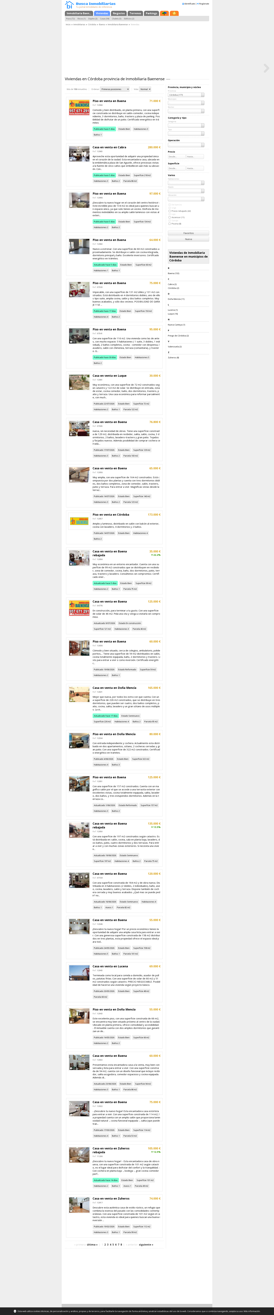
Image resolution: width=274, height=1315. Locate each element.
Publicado (98, 129)
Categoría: (172, 121)
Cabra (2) (172, 284)
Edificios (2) (129, 18)
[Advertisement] (137, 50)
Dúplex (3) (92, 18)
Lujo (174, 214)
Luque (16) (173, 313)
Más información (252, 1311)
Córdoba (92, 24)
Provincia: (172, 91)
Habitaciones (140, 129)
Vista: (136, 89)
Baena (102, 24)
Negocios (119, 13)
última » (92, 1244)
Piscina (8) (176, 223)
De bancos (177, 204)
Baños (97, 134)
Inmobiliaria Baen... (79, 13)
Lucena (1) (173, 309)
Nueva (188, 239)
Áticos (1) (81, 18)
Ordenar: (95, 89)
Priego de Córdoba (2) (178, 335)
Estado (122, 129)
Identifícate (189, 3)
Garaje (175, 220)
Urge (174, 207)
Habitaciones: (173, 179)
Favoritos (188, 233)
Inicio (68, 24)
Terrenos (135, 13)
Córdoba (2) (173, 288)
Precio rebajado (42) (181, 211)
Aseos (108, 907)
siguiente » (146, 1244)
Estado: (171, 187)
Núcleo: (171, 107)
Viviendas (102, 13)
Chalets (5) (116, 18)
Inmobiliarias (79, 24)
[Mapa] (164, 13)
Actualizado (99, 264)
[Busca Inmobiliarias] (69, 7)
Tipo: (170, 129)
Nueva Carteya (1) (176, 324)
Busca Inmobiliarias (96, 4)
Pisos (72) (70, 18)
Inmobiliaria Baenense (118, 24)
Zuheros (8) (173, 357)
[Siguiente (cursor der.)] (266, 68)
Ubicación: (172, 195)
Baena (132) (173, 273)
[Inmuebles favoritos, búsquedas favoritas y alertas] (174, 13)
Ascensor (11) (178, 217)
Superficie (139, 175)
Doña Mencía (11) (176, 299)
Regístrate (204, 3)
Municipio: (172, 99)
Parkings (151, 13)
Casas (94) (104, 18)
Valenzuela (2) (175, 346)
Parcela (127, 181)
